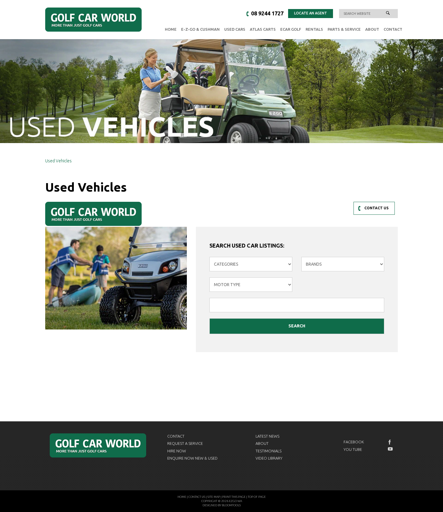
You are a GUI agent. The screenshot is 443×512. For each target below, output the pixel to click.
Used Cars (234, 29)
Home (171, 29)
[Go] (388, 13)
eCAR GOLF (290, 29)
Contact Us (196, 496)
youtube (390, 449)
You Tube (353, 449)
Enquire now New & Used (192, 458)
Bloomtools (231, 505)
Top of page (257, 496)
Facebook (354, 442)
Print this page (234, 496)
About (372, 29)
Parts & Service (344, 29)
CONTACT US (376, 208)
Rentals (314, 29)
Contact (393, 29)
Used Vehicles (58, 160)
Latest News (267, 436)
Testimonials (268, 451)
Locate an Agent (310, 13)
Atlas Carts (263, 29)
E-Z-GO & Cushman (200, 29)
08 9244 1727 (267, 13)
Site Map (213, 496)
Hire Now (176, 451)
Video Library (269, 458)
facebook (390, 442)
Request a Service (185, 443)
